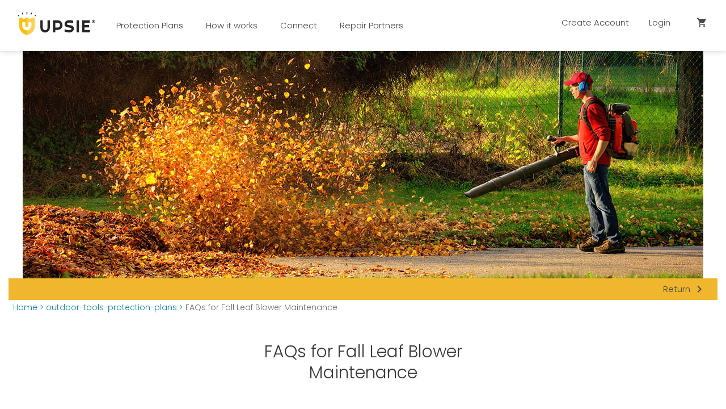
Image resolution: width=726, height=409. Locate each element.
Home (25, 307)
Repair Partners (371, 25)
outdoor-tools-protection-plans (111, 307)
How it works (232, 25)
